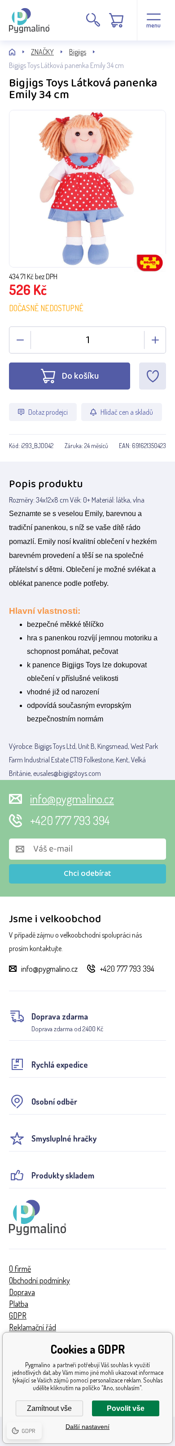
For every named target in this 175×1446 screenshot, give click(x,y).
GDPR (17, 1315)
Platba (18, 1304)
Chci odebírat (87, 873)
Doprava (22, 1292)
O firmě (20, 1269)
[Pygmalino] (20, 52)
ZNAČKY (42, 51)
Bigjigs (77, 51)
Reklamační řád (32, 1327)
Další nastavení (87, 1426)
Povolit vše (125, 1408)
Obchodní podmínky (39, 1280)
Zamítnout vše (49, 1408)
